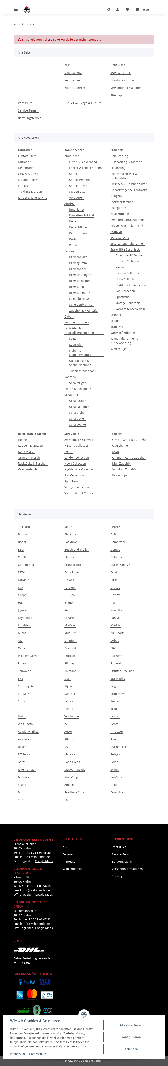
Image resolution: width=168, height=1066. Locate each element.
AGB (67, 65)
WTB (67, 724)
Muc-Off (70, 633)
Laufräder (76, 344)
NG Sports (118, 633)
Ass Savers (25, 739)
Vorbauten (76, 197)
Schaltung (71, 395)
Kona (67, 610)
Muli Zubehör (120, 214)
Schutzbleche (120, 237)
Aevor (68, 731)
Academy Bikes (28, 731)
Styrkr (68, 686)
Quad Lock (118, 792)
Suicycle (23, 694)
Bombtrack (118, 542)
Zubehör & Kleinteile (83, 310)
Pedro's (116, 527)
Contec (115, 549)
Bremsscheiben (80, 281)
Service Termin (121, 72)
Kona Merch (26, 451)
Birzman (24, 534)
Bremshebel (77, 269)
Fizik (114, 580)
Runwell (116, 663)
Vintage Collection (128, 303)
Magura (69, 754)
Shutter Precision (122, 671)
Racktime (117, 656)
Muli (21, 792)
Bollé (114, 785)
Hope (21, 603)
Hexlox (115, 595)
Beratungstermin (122, 80)
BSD (21, 549)
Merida (115, 625)
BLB (113, 534)
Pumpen (116, 231)
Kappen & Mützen (30, 446)
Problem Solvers (29, 656)
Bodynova (71, 542)
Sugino (115, 686)
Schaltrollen (77, 418)
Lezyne (69, 618)
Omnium (70, 640)
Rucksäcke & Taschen (32, 463)
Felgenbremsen (80, 299)
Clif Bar (69, 557)
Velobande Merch (30, 469)
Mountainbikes (28, 180)
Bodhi (22, 542)
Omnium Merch (29, 457)
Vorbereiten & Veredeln (80, 493)
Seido (114, 762)
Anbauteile (71, 156)
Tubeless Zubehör (81, 371)
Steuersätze (77, 192)
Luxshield (24, 625)
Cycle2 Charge (120, 565)
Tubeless (117, 327)
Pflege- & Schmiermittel (127, 226)
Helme (22, 440)
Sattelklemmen (79, 180)
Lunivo (115, 618)
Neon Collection (126, 279)
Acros (22, 762)
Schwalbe (24, 671)
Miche (22, 633)
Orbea (115, 640)
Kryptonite (25, 618)
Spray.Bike (118, 678)
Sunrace (70, 694)
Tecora (69, 701)
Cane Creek (72, 762)
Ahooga (69, 785)
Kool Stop (117, 610)
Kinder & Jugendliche (32, 197)
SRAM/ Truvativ (74, 769)
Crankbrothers (74, 565)
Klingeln (116, 196)
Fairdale (23, 580)
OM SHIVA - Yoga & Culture (82, 103)
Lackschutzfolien (122, 202)
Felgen (73, 339)
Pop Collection (125, 291)
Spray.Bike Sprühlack (125, 249)
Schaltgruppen (79, 407)
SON (67, 678)
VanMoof (117, 777)
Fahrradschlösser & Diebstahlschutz (124, 176)
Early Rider (71, 572)
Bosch (22, 747)
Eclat (114, 572)
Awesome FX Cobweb (130, 255)
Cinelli (22, 557)
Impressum (17, 1054)
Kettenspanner (79, 233)
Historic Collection (76, 446)
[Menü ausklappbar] (16, 7)
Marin (68, 527)
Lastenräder (26, 168)
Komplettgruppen (76, 322)
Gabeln (69, 316)
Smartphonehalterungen (128, 243)
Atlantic (69, 739)
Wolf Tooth (25, 724)
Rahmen (70, 377)
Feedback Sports (75, 792)
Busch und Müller (76, 549)
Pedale (73, 245)
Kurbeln (74, 239)
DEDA (22, 572)
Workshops (119, 475)
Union (22, 716)
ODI (20, 640)
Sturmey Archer (29, 686)
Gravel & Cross (28, 174)
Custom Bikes (27, 156)
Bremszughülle (79, 293)
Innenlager (76, 209)
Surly (21, 701)
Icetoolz (69, 603)
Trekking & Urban (30, 192)
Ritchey (69, 663)
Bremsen (70, 251)
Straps (115, 321)
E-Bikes (23, 186)
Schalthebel (77, 413)
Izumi (114, 603)
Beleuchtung (119, 156)
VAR (67, 747)
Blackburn (71, 534)
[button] (110, 10)
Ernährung (118, 168)
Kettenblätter (78, 227)
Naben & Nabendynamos (80, 352)
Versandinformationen (126, 88)
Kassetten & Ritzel (81, 215)
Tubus (68, 709)
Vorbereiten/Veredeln (130, 309)
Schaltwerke (77, 424)
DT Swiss (24, 754)
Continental (26, 565)
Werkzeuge (118, 349)
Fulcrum (70, 587)
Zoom (114, 724)
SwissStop (71, 777)
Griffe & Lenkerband (83, 162)
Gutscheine (120, 446)
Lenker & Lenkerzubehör (86, 168)
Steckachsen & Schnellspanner (80, 363)
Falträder (24, 162)
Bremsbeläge (78, 257)
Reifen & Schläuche (77, 389)
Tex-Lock (24, 527)
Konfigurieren (131, 1037)
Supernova (118, 694)
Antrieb (69, 203)
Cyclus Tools (119, 747)
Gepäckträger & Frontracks (129, 190)
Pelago (115, 754)
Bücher (117, 434)
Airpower (117, 731)
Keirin (120, 267)
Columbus (118, 557)
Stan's (115, 769)
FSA (20, 587)
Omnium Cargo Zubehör (127, 220)
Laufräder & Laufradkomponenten (79, 330)
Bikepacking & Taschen (126, 162)
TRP (20, 709)
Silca (21, 800)
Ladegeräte (118, 208)
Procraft (69, 656)
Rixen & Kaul (26, 769)
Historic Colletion (127, 261)
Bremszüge (77, 287)
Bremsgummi (78, 263)
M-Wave (69, 625)
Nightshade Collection (131, 285)
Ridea (22, 663)
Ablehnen (131, 1049)
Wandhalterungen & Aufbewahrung (124, 341)
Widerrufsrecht (74, 88)
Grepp (22, 595)
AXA (113, 739)
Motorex (23, 777)
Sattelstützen (78, 186)
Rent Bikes (118, 65)
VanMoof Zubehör (123, 333)
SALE (115, 451)
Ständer (116, 315)
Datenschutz (37, 1054)
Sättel (73, 174)
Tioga (114, 701)
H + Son (69, 595)
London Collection (128, 273)
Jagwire (23, 610)
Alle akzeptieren (131, 1025)
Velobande (71, 716)
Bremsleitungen (80, 275)
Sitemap (116, 95)
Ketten (73, 221)
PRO (113, 648)
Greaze (115, 587)
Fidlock (69, 580)
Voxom (115, 716)
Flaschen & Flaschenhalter (129, 184)
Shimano (70, 671)
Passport (70, 648)
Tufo (114, 709)
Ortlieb (23, 648)
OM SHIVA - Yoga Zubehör (130, 440)
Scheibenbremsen (81, 304)
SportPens (122, 297)
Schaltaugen (77, 383)
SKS (20, 678)
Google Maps (44, 861)
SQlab (22, 785)
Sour (67, 800)
